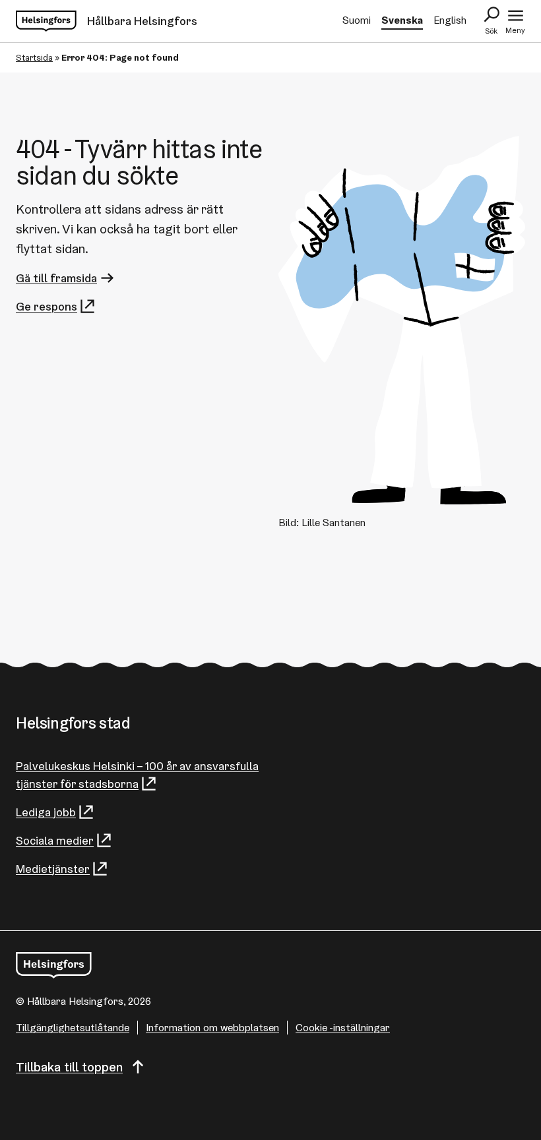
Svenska (402, 20)
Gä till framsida (56, 277)
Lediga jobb (46, 812)
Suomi (356, 20)
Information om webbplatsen (212, 1028)
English (449, 20)
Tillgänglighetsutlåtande (72, 1028)
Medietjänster (53, 868)
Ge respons (46, 306)
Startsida (34, 57)
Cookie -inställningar (343, 1028)
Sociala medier (55, 840)
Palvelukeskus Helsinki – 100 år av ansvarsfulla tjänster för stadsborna (137, 774)
